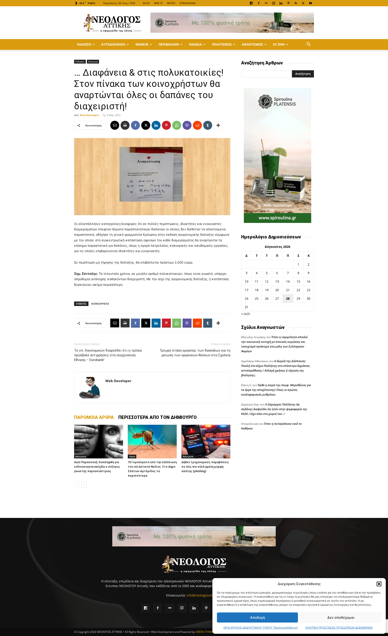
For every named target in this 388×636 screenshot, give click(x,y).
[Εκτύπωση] (125, 125)
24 (246, 298)
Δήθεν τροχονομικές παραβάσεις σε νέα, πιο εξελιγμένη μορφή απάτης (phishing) (205, 466)
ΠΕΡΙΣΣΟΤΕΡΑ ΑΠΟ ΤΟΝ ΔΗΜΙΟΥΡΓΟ (157, 417)
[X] (303, 3)
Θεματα (141, 44)
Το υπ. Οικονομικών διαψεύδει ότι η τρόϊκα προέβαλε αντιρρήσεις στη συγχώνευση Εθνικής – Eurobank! (108, 355)
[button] (379, 584)
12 (267, 281)
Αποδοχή (257, 617)
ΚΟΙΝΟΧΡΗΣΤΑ (100, 303)
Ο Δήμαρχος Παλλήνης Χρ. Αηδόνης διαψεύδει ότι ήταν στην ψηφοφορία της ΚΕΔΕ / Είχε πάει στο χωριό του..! (274, 409)
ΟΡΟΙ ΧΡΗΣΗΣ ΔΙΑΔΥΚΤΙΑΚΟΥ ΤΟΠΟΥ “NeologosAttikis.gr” (260, 627)
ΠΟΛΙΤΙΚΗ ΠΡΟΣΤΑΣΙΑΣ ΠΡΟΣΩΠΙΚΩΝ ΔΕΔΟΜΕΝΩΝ (339, 627)
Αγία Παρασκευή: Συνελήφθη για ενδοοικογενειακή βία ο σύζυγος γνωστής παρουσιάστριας (97, 466)
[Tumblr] (207, 125)
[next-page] (84, 484)
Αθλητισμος (252, 44)
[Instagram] (273, 3)
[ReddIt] (197, 125)
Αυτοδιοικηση (113, 44)
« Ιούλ (245, 314)
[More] (218, 125)
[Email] (114, 125)
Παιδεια (195, 44)
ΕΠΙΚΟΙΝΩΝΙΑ (188, 3)
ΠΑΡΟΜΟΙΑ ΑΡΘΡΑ (94, 417)
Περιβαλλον (169, 44)
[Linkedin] (281, 3)
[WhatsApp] (176, 125)
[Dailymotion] (251, 3)
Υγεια (132, 456)
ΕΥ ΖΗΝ (278, 44)
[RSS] (295, 3)
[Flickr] (266, 3)
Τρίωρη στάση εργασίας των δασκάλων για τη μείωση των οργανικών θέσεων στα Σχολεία (195, 352)
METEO (171, 3)
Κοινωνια (93, 61)
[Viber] (187, 125)
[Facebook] (258, 3)
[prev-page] (77, 484)
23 (308, 290)
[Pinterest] (288, 3)
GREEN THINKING (207, 632)
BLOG (146, 3)
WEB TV (158, 3)
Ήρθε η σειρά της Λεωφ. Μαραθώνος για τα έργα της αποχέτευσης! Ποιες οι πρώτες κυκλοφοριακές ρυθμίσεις (276, 389)
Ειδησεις (84, 44)
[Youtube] (310, 3)
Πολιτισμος (222, 44)
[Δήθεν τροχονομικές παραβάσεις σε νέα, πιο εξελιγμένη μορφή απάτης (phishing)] (205, 441)
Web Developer (89, 115)
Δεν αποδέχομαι (340, 617)
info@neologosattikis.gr (204, 595)
